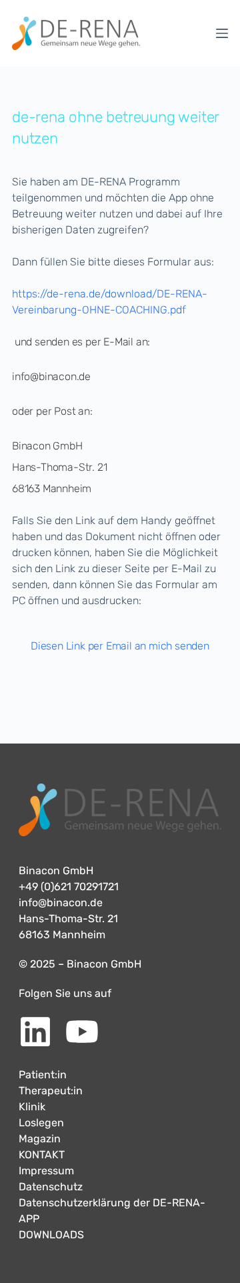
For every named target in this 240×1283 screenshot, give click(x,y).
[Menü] (222, 33)
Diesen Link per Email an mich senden (120, 645)
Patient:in (43, 1074)
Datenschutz (51, 1186)
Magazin (40, 1138)
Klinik (32, 1106)
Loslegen (41, 1122)
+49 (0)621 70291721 (69, 886)
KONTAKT (42, 1154)
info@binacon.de (61, 902)
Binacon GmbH (56, 870)
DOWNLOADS (51, 1234)
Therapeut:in (51, 1090)
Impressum (46, 1170)
